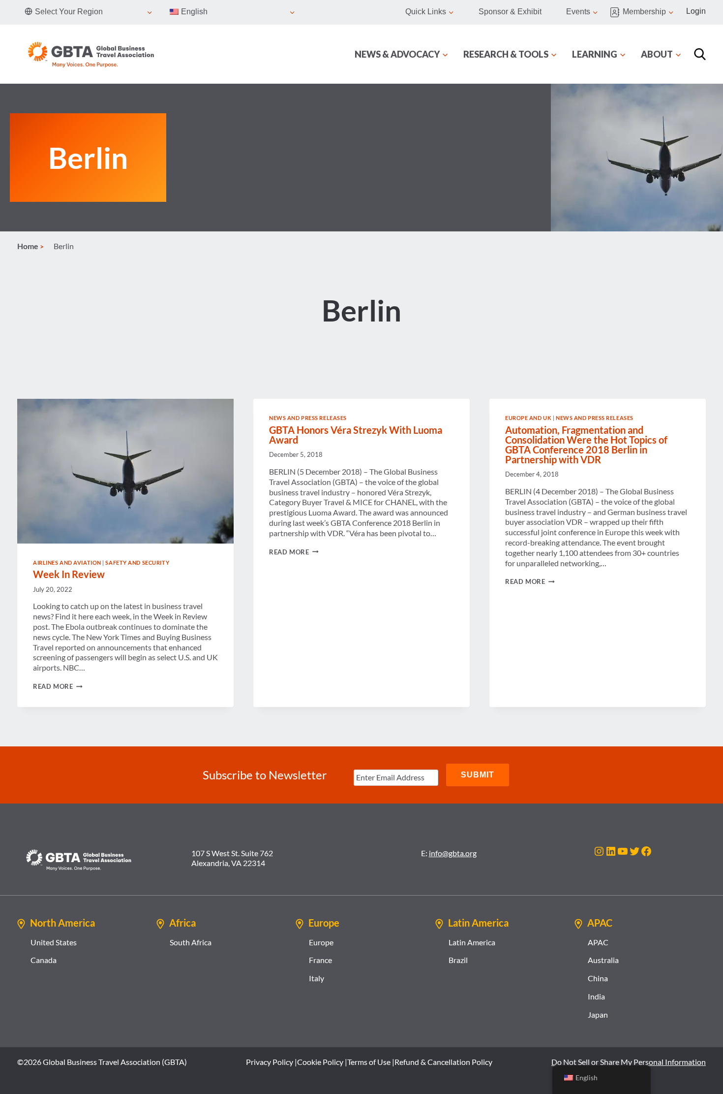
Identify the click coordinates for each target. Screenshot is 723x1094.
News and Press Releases (308, 418)
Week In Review (69, 574)
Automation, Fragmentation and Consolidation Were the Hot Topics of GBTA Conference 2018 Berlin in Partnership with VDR (586, 444)
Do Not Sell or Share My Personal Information (628, 1061)
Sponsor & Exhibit (510, 11)
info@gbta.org (453, 853)
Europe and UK (528, 418)
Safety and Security (137, 562)
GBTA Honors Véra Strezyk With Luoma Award (355, 435)
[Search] (700, 54)
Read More (58, 686)
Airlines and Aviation (67, 562)
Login (696, 11)
